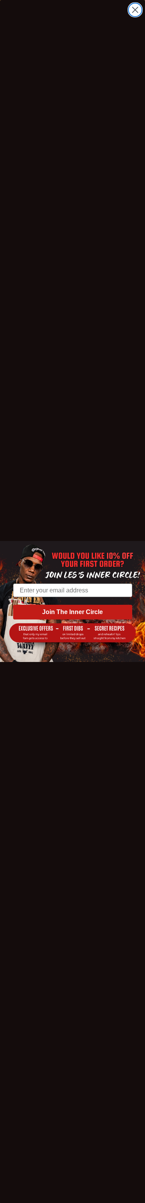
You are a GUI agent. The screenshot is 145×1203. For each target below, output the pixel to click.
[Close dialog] (135, 10)
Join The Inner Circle (72, 612)
